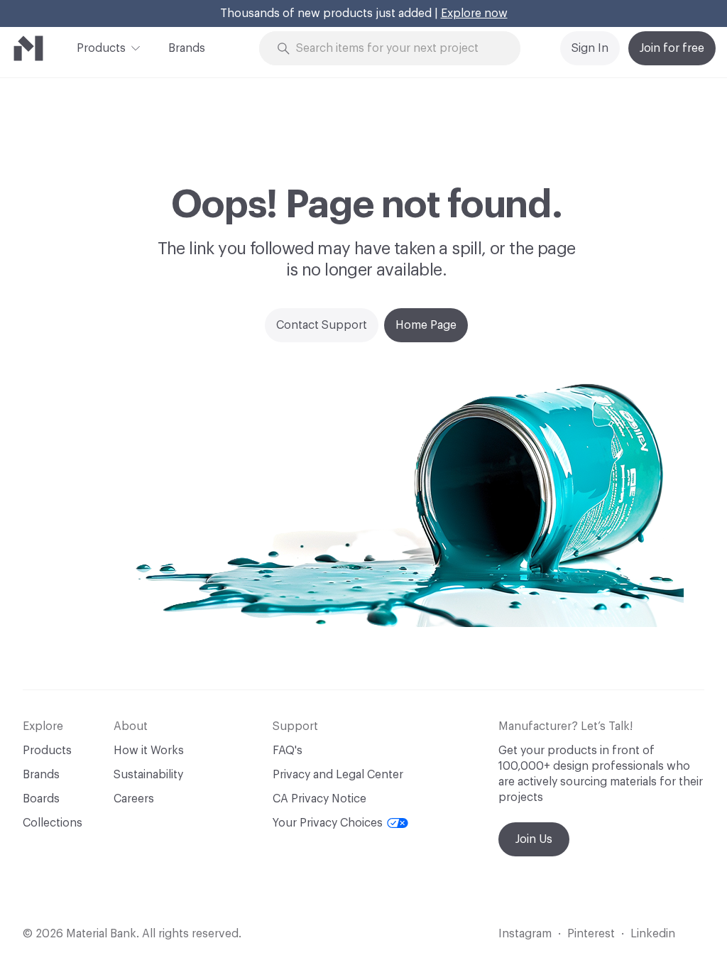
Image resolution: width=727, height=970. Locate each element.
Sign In (590, 48)
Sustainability (148, 774)
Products (101, 48)
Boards (41, 799)
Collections (52, 823)
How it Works (149, 750)
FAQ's (287, 750)
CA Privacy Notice (319, 799)
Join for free (672, 48)
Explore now (474, 13)
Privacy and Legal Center (338, 774)
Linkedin (652, 933)
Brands (186, 48)
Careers (134, 799)
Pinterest (591, 933)
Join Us (533, 839)
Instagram (525, 933)
